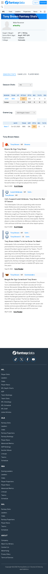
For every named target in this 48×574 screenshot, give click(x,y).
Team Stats (5, 398)
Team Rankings (6, 395)
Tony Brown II (15, 237)
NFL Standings (6, 402)
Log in (36, 2)
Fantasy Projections (8, 433)
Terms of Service (7, 558)
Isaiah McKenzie (16, 192)
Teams (3, 457)
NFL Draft (4, 409)
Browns (27, 144)
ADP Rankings (6, 447)
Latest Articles (6, 412)
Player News (5, 385)
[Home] (15, 3)
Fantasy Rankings (7, 437)
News (35, 11)
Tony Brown (14, 144)
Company (4, 540)
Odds (3, 381)
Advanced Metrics (7, 443)
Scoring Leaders (7, 471)
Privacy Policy (5, 554)
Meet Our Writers (7, 544)
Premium (43, 2)
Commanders (30, 275)
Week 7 (6, 127)
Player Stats (5, 374)
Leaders (18, 11)
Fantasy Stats (6, 423)
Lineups (4, 454)
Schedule (4, 461)
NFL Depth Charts (7, 388)
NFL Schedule (6, 405)
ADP (2, 392)
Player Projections (7, 481)
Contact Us (5, 547)
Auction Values (6, 450)
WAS (13, 99)
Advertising (5, 551)
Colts (29, 192)
